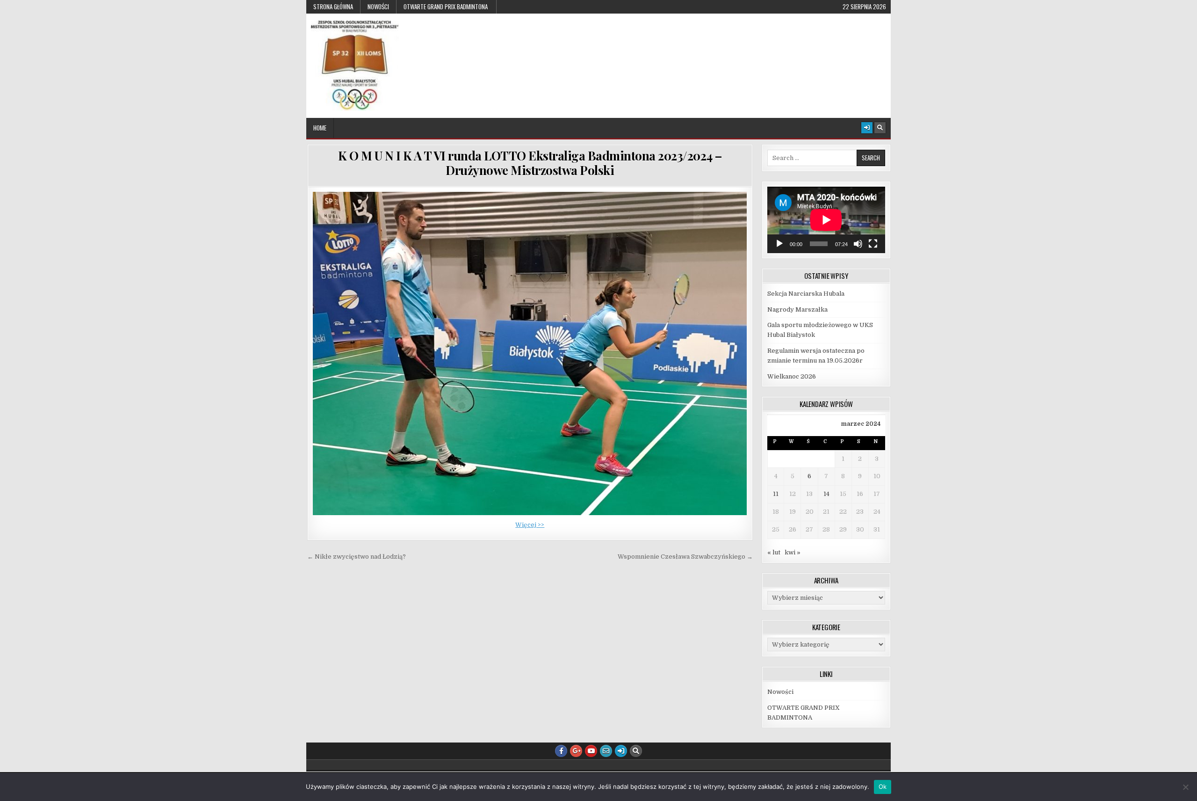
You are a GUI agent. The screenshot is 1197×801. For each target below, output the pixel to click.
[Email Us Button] (606, 751)
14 (826, 493)
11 (776, 493)
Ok (883, 786)
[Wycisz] (858, 243)
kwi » (792, 552)
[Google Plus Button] (576, 751)
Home (319, 127)
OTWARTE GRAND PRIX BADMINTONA (446, 6)
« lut (773, 552)
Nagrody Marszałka (797, 309)
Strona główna (333, 6)
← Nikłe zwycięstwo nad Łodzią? (356, 556)
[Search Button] (880, 127)
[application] (826, 220)
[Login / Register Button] (867, 127)
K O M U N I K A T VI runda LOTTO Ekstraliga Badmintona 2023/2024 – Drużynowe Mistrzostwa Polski (530, 162)
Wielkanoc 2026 (791, 376)
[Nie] (1185, 787)
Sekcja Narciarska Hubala (805, 293)
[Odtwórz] (779, 243)
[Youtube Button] (591, 751)
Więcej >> (529, 524)
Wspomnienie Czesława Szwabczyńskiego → (685, 556)
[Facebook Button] (561, 751)
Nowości (378, 6)
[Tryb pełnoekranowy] (873, 243)
